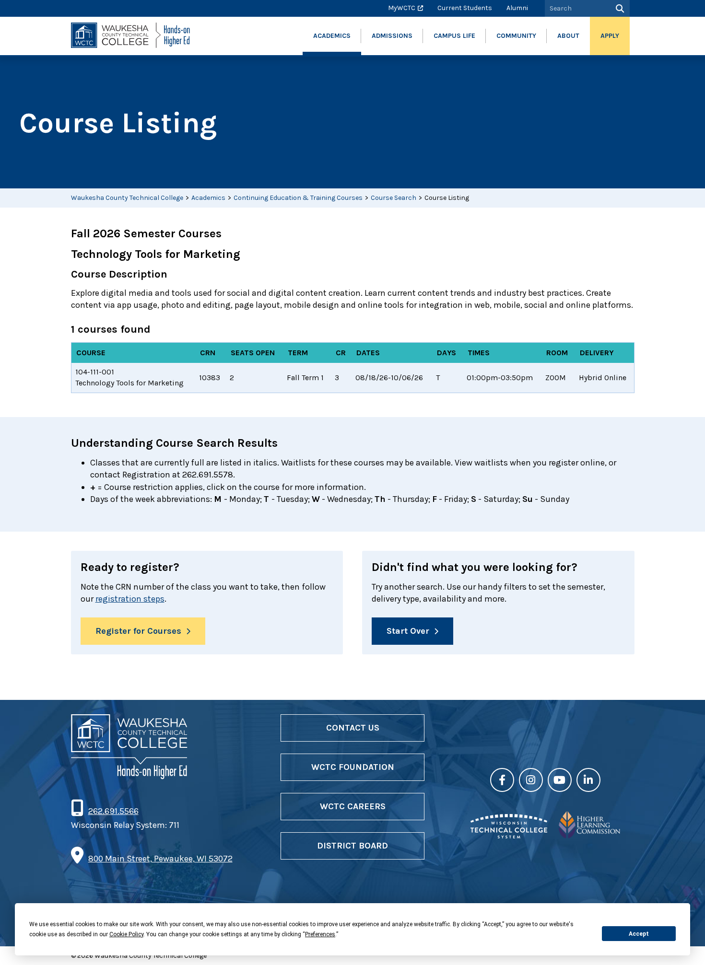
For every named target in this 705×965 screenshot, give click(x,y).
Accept (639, 933)
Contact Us (352, 727)
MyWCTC (401, 8)
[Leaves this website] (508, 835)
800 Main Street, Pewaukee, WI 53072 (160, 858)
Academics (208, 198)
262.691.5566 (113, 811)
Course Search (393, 198)
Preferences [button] (320, 934)
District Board (352, 845)
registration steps (129, 598)
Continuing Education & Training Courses (298, 198)
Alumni (517, 8)
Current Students (464, 8)
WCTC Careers (353, 806)
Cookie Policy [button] (126, 934)
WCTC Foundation (352, 767)
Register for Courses (138, 631)
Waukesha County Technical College (127, 198)
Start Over (408, 631)
